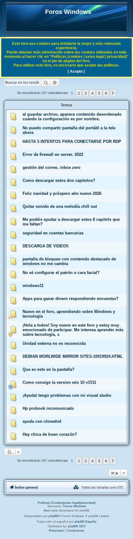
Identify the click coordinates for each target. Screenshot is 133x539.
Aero (47, 510)
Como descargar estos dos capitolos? (59, 180)
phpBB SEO (77, 526)
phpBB (53, 516)
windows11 (33, 285)
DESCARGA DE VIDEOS (46, 246)
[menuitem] (76, 487)
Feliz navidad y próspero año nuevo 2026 (62, 193)
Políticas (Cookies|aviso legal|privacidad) (67, 502)
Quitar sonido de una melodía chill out (60, 206)
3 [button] (85, 93)
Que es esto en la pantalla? (49, 369)
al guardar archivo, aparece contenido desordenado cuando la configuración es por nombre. (72, 116)
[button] (113, 93)
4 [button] (92, 93)
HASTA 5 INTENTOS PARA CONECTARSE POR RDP (72, 141)
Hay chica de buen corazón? (50, 434)
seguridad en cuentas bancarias (53, 233)
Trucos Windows (74, 506)
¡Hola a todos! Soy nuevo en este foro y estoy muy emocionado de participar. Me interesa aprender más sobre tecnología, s (73, 330)
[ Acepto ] (76, 71)
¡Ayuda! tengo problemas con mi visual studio (67, 395)
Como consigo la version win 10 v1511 (59, 382)
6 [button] (106, 93)
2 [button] (79, 93)
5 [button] (99, 93)
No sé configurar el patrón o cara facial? (61, 272)
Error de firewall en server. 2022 (53, 154)
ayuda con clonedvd (42, 421)
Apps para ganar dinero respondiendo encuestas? (70, 298)
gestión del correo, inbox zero (51, 167)
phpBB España (86, 521)
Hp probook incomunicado (48, 408)
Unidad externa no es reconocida (54, 343)
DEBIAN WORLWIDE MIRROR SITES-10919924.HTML (73, 356)
